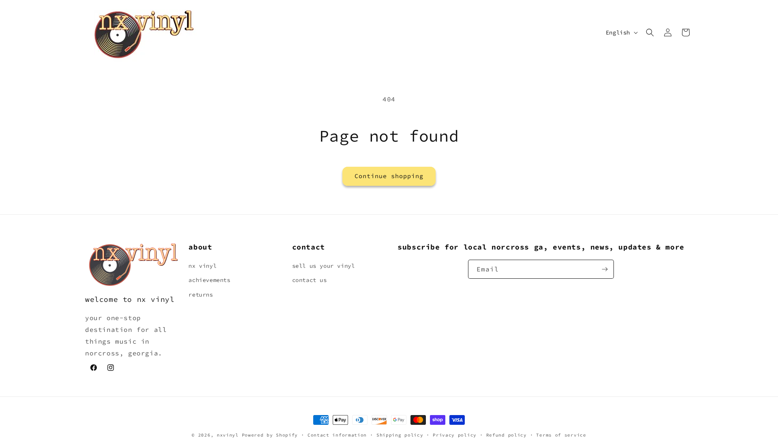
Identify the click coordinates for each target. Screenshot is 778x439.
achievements (209, 280)
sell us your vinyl (323, 265)
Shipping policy (399, 434)
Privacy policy (455, 434)
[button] (650, 32)
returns (200, 294)
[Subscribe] (604, 269)
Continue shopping (389, 176)
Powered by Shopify (270, 435)
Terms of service (561, 434)
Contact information (337, 434)
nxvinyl (228, 435)
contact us (309, 280)
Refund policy (506, 434)
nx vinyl (202, 265)
